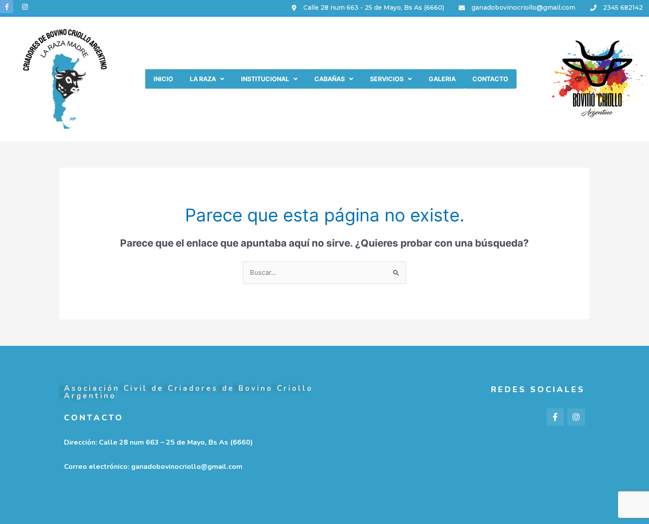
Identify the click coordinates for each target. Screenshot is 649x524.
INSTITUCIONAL (265, 78)
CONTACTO (490, 78)
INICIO (163, 78)
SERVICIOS (387, 78)
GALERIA (442, 78)
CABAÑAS (329, 78)
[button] (207, 79)
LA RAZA (203, 78)
